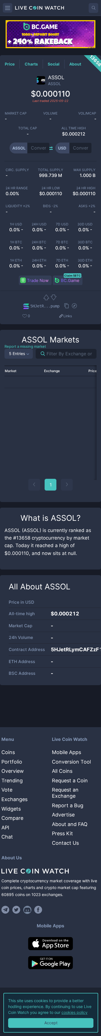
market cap (16, 113)
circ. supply (17, 170)
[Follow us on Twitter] (16, 909)
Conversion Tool (71, 762)
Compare (12, 818)
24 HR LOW (51, 188)
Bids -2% (50, 206)
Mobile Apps (66, 752)
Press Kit (62, 833)
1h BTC (16, 242)
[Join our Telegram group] (6, 909)
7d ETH (62, 260)
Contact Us (65, 843)
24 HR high (85, 188)
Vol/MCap (87, 113)
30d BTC (85, 242)
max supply (84, 170)
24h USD (39, 224)
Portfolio (11, 762)
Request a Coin (70, 780)
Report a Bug (67, 805)
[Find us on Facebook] (38, 909)
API (5, 827)
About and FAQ (70, 824)
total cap (27, 128)
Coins (8, 752)
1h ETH (16, 260)
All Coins (62, 771)
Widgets (11, 809)
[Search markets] (40, 354)
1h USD (16, 224)
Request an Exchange (65, 793)
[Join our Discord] (27, 909)
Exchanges (14, 799)
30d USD (85, 224)
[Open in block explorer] (74, 306)
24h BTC (39, 242)
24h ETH (39, 260)
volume (50, 113)
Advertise (63, 815)
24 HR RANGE (17, 188)
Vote (6, 790)
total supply (50, 170)
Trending (12, 780)
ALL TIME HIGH (73, 128)
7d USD (62, 224)
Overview (12, 771)
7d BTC (62, 242)
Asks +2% (87, 206)
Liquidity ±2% (18, 206)
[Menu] (7, 8)
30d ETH (85, 260)
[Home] (50, 871)
